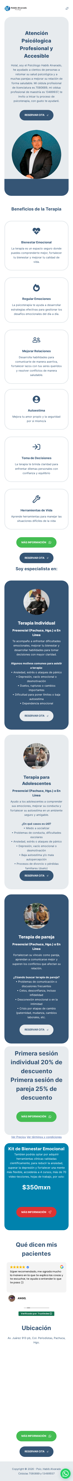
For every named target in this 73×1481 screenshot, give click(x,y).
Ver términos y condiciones (44, 1137)
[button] (65, 1474)
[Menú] (67, 8)
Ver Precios (18, 1137)
